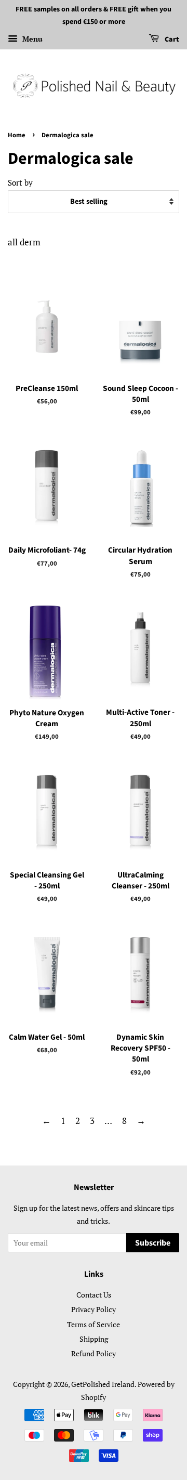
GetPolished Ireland (103, 1384)
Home (16, 135)
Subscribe (152, 1243)
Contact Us (93, 1295)
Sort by (20, 182)
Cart (171, 39)
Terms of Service (93, 1324)
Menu (31, 39)
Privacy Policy (93, 1309)
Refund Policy (93, 1353)
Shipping (93, 1339)
